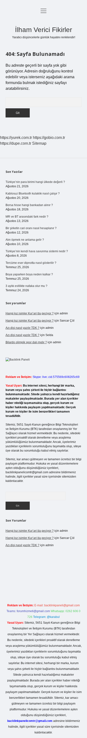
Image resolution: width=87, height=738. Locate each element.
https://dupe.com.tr (15, 143)
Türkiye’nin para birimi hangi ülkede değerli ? (35, 182)
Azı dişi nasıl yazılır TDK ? (22, 328)
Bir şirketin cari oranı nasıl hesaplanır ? (31, 228)
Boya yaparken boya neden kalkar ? (29, 274)
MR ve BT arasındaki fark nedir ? (27, 216)
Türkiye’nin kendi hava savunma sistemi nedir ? (37, 251)
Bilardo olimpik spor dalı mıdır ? (26, 342)
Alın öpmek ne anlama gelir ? (25, 239)
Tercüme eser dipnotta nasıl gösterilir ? (31, 263)
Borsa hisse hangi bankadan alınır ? (29, 205)
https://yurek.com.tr (16, 138)
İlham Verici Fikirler (43, 29)
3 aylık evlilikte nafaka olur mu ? (26, 286)
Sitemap (39, 143)
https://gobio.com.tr (49, 138)
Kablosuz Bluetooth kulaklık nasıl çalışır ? (33, 193)
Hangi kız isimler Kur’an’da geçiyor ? (30, 313)
